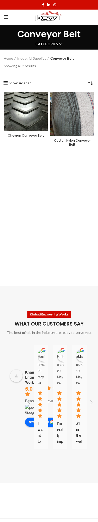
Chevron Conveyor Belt (26, 135)
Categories (46, 44)
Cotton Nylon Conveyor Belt (72, 142)
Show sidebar (20, 83)
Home (8, 58)
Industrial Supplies (31, 58)
